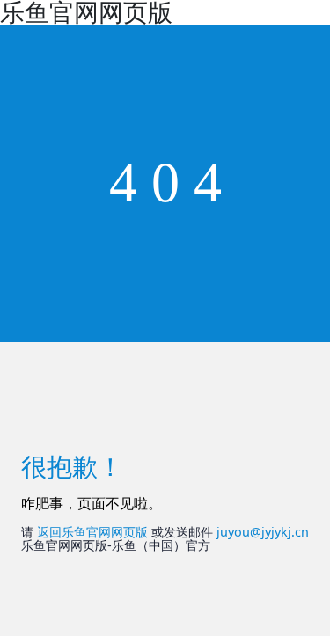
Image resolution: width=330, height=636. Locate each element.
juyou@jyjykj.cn (262, 531)
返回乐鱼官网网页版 (92, 531)
